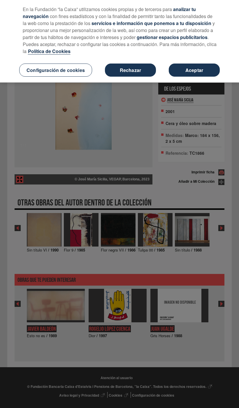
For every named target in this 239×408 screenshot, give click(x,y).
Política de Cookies (49, 51)
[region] (119, 41)
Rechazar (130, 70)
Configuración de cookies (56, 70)
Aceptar (194, 70)
